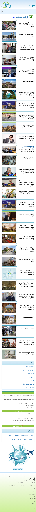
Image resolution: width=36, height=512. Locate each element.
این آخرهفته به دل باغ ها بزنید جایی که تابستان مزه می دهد (23, 416)
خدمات (31, 439)
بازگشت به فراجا (17, 469)
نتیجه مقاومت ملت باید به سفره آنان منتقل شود (25, 423)
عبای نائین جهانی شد (30, 408)
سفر (9, 435)
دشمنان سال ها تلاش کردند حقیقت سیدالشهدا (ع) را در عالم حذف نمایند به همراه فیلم (19, 396)
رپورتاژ (20, 439)
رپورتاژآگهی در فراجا (31, 494)
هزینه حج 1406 (31, 414)
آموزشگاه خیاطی (29, 366)
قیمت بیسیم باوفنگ (29, 380)
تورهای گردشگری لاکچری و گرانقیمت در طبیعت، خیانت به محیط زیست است (20, 418)
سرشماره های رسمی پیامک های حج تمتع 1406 (25, 403)
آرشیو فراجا (32, 496)
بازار (25, 439)
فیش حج (31, 377)
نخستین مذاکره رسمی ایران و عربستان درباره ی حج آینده (23, 420)
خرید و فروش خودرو (28, 370)
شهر (31, 435)
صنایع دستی (24, 435)
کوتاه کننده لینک (30, 387)
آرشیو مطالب (22, 17)
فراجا (31, 5)
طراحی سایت (30, 373)
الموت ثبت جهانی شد (30, 405)
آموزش (14, 439)
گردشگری (16, 435)
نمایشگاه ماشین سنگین (28, 384)
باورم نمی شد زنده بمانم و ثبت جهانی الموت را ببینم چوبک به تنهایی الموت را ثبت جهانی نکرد (19, 400)
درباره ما (33, 492)
